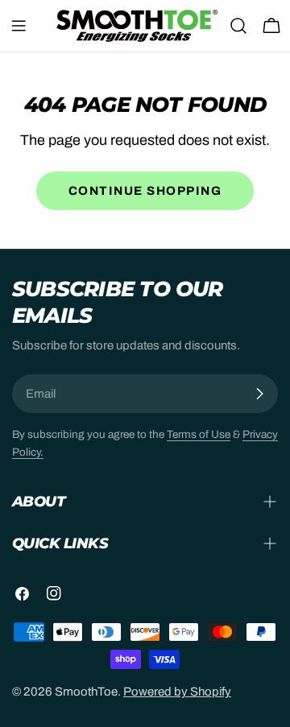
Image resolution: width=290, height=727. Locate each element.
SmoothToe (86, 691)
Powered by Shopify (177, 691)
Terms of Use (198, 434)
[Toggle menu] (18, 26)
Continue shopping (145, 190)
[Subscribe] (259, 394)
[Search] (238, 26)
